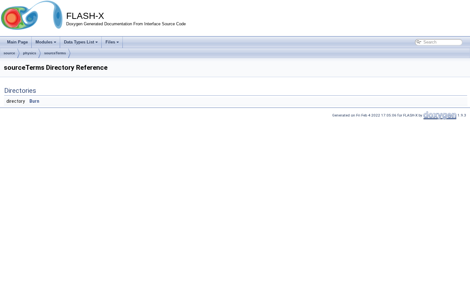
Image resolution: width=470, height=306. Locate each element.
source (9, 53)
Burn (34, 101)
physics (29, 53)
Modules (43, 42)
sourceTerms (55, 53)
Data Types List (79, 42)
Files (110, 42)
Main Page (17, 42)
